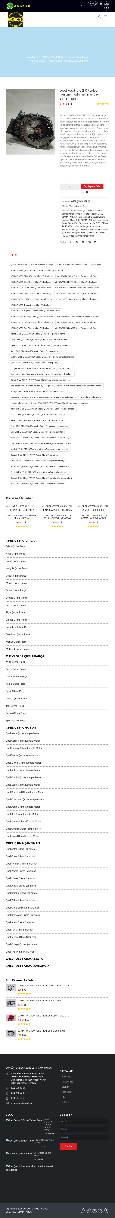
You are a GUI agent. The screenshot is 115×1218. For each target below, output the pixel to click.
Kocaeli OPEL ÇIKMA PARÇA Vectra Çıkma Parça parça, (34, 455)
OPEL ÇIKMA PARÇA (53, 57)
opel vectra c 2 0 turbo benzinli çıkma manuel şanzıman (79, 94)
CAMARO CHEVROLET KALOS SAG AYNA (40, 1000)
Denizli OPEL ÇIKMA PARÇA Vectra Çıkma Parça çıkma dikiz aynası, (39, 414)
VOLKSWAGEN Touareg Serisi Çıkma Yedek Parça (32, 316)
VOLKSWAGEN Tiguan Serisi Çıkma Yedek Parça (31, 305)
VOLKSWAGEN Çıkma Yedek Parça (72, 265)
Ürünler (65, 1087)
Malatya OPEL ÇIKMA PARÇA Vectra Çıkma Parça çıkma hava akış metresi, (42, 357)
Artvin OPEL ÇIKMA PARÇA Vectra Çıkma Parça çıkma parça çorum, (39, 426)
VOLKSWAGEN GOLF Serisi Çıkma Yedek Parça (31, 282)
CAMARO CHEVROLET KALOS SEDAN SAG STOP (44, 1015)
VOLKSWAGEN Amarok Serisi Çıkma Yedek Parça (77, 299)
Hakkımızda (67, 1082)
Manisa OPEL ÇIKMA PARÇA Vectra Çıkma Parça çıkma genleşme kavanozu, (43, 397)
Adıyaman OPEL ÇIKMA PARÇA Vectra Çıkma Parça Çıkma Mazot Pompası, (43, 409)
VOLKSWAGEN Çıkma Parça (23, 270)
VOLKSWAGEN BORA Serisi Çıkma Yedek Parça (31, 288)
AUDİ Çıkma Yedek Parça (42, 265)
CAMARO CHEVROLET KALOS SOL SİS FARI (41, 1030)
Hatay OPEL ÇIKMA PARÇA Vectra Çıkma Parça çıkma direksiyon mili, (40, 466)
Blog (64, 1097)
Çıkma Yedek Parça (19, 265)
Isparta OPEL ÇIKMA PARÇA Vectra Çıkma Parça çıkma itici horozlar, (40, 437)
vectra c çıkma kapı (19, 403)
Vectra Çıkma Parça (78, 57)
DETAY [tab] (13, 255)
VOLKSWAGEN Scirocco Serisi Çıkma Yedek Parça (77, 288)
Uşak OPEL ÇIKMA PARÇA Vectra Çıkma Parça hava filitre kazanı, (74, 386)
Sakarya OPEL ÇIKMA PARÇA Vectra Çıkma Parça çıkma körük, (37, 420)
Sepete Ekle (93, 186)
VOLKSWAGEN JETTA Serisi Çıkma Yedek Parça (31, 299)
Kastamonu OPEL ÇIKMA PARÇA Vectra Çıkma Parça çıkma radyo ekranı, (42, 374)
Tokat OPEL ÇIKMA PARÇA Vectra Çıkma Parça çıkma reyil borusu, (39, 340)
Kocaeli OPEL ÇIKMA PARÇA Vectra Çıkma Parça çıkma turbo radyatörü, (41, 478)
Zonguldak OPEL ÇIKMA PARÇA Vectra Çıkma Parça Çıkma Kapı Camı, (41, 368)
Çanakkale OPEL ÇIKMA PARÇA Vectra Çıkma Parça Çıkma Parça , (39, 472)
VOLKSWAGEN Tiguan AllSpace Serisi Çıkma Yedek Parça (35, 311)
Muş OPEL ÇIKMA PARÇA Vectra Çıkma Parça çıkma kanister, (37, 432)
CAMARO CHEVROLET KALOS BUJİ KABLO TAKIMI (45, 985)
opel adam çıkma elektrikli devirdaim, (27, 386)
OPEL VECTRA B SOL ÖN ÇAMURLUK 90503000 (93, 516)
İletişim (65, 1102)
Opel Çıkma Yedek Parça (90, 397)
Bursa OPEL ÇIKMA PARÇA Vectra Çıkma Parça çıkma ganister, (37, 484)
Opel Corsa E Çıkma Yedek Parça (48, 1124)
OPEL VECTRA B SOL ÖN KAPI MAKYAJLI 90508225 (57, 516)
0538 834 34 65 (18, 1098)
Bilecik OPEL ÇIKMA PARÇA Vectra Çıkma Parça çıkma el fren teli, (38, 334)
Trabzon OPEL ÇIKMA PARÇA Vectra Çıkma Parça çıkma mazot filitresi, (41, 443)
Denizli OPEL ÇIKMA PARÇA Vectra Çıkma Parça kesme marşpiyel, (59, 403)
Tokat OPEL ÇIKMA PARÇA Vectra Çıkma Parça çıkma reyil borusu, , (83, 217)
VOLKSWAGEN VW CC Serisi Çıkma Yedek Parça (31, 293)
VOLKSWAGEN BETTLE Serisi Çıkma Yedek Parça (76, 282)
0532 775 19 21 (18, 1088)
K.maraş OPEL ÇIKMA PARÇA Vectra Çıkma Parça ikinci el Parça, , (38, 461)
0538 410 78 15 (18, 1093)
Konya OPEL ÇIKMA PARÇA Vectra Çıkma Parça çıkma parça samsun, (40, 380)
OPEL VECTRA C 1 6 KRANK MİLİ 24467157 (21, 516)
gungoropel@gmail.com (22, 1103)
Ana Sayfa (32, 57)
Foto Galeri (67, 1092)
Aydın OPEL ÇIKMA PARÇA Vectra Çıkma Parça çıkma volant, (37, 351)
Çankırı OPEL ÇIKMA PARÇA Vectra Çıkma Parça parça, (34, 363)
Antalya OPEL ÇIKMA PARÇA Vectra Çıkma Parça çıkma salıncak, (38, 391)
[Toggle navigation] (105, 16)
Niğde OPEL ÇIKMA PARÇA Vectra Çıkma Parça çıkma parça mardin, (40, 449)
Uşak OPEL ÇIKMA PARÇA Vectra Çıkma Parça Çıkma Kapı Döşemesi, (40, 345)
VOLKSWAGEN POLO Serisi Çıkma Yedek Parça (77, 276)
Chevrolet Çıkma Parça (42, 1154)
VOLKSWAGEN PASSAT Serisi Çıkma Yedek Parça (32, 276)
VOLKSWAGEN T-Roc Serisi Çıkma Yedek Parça (77, 316)
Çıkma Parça (96, 265)
